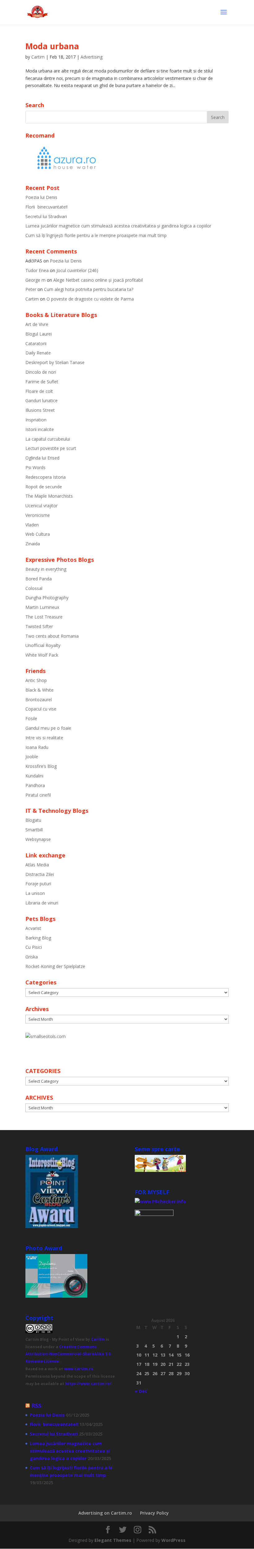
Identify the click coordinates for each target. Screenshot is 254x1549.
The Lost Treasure (44, 617)
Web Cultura (37, 534)
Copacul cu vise (40, 709)
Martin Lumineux (42, 607)
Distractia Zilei (39, 874)
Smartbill (34, 830)
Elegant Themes (112, 1540)
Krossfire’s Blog (41, 766)
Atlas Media (37, 865)
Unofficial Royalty (42, 645)
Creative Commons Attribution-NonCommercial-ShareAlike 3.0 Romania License (68, 1354)
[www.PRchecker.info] (160, 1201)
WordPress (173, 1540)
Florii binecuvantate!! (46, 207)
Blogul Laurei (38, 334)
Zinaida (32, 544)
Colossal (33, 588)
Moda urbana (52, 46)
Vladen (32, 525)
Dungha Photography (46, 598)
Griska (31, 957)
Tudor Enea (37, 270)
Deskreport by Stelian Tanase (55, 362)
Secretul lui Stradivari (46, 216)
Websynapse (38, 839)
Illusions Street (40, 410)
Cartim (38, 57)
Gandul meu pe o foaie (48, 728)
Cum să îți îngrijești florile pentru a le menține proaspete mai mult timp (96, 235)
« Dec (141, 1391)
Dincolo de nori (40, 372)
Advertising (92, 57)
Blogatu (33, 820)
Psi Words (35, 467)
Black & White (39, 690)
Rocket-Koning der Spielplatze (55, 966)
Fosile (31, 718)
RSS (36, 1405)
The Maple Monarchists (49, 496)
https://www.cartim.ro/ (88, 1383)
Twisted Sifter (39, 626)
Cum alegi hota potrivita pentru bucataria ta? (88, 289)
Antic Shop (36, 680)
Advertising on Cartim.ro (105, 1513)
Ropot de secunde (43, 487)
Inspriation (35, 420)
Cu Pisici (33, 947)
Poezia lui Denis (41, 197)
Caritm (98, 1339)
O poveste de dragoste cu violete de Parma (90, 299)
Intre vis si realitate (44, 738)
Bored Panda (38, 579)
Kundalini (34, 776)
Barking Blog (38, 938)
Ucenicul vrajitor (41, 505)
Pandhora (35, 785)
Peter (30, 289)
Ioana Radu (36, 747)
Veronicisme (37, 515)
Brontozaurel (38, 699)
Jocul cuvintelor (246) (77, 270)
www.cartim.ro (78, 1368)
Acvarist (33, 928)
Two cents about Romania (52, 636)
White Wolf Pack (41, 655)
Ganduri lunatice (41, 400)
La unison (35, 893)
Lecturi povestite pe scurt (50, 448)
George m (35, 280)
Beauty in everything (45, 569)
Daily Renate (38, 353)
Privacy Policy (154, 1513)
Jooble (31, 756)
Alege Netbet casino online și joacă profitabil (98, 280)
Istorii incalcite (39, 429)
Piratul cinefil (38, 795)
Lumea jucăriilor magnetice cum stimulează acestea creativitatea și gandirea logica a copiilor (118, 226)
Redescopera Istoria (45, 477)
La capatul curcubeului (47, 439)
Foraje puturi (38, 884)
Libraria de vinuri (41, 903)
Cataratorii (35, 343)
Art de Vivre (36, 324)
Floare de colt (39, 391)
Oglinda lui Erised (42, 458)
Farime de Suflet (41, 382)
